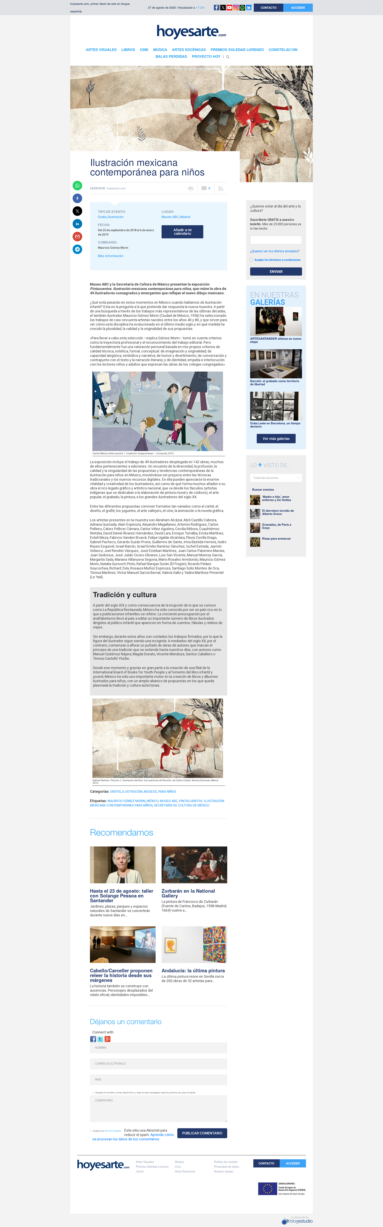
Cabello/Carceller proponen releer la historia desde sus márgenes (121, 975)
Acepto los (107, 1131)
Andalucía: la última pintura (193, 970)
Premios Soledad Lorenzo (152, 1166)
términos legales (113, 1131)
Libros (140, 1171)
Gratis (102, 217)
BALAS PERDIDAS (171, 56)
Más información (110, 256)
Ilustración (115, 217)
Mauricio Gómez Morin (126, 801)
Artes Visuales (145, 1162)
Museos (150, 792)
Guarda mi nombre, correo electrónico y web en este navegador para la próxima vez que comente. (145, 1092)
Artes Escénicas (185, 1171)
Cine (178, 1166)
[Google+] (107, 1038)
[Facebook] (93, 1038)
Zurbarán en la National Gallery (188, 893)
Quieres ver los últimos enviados (275, 251)
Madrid (185, 217)
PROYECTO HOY (206, 56)
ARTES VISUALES (101, 49)
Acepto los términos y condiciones (278, 259)
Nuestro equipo (223, 1171)
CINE (144, 49)
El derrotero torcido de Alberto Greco (278, 512)
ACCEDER (298, 8)
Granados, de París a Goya (276, 526)
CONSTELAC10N (283, 49)
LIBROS (128, 49)
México (152, 801)
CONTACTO (268, 8)
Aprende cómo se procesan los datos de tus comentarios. (133, 1137)
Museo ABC (170, 217)
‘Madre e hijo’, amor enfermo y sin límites (276, 498)
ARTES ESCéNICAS (189, 49)
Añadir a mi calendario (183, 232)
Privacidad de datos (226, 1166)
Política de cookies (226, 1162)
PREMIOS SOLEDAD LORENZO (237, 49)
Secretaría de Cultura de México (181, 805)
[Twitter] (100, 1038)
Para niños (167, 792)
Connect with (103, 1032)
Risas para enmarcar (276, 538)
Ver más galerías (276, 438)
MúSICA (160, 49)
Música (179, 1162)
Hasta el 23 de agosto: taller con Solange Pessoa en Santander (121, 895)
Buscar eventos (263, 489)
